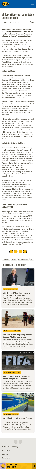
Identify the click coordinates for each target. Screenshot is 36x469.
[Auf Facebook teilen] (11, 251)
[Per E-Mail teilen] (24, 251)
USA (31, 259)
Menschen (6, 259)
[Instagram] (20, 441)
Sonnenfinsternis (23, 259)
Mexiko (14, 259)
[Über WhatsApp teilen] (20, 251)
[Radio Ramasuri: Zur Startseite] (16, 4)
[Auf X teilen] (15, 251)
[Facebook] (15, 441)
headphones (30, 22)
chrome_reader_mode (33, 22)
